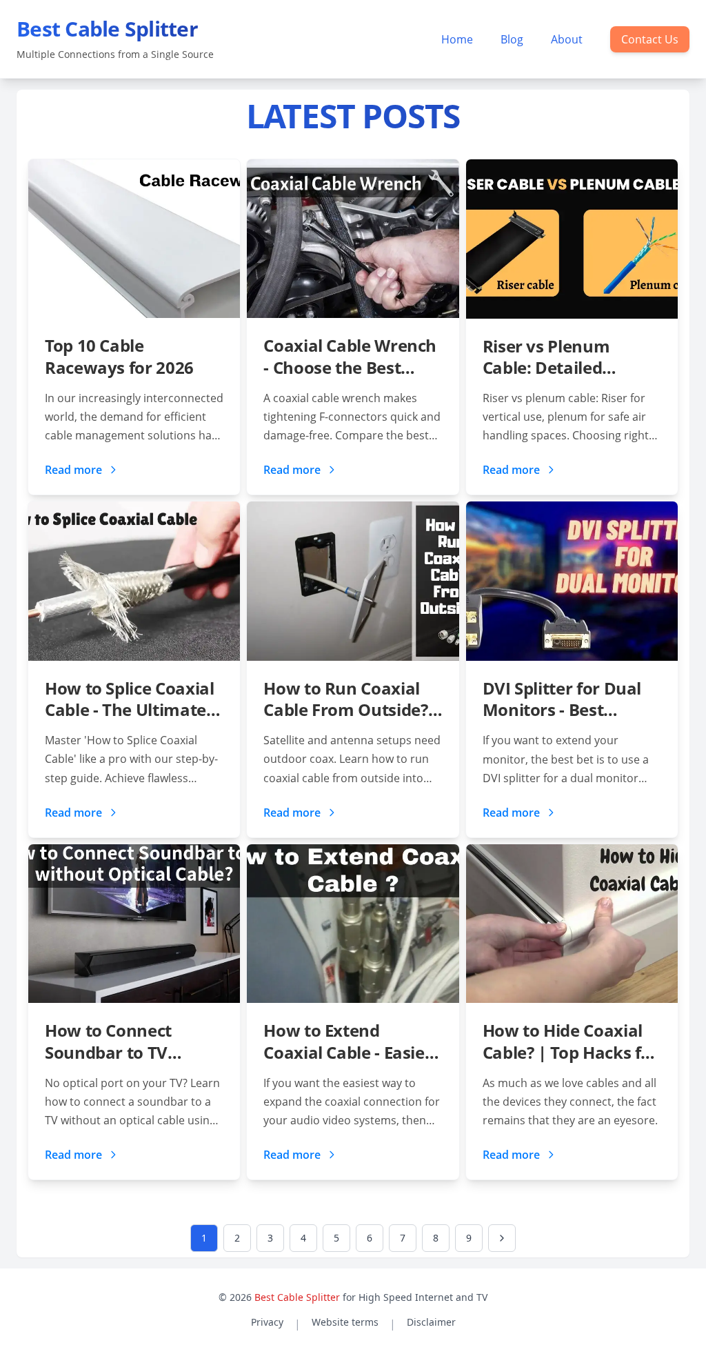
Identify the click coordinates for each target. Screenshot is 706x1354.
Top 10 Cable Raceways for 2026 (119, 356)
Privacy (267, 1321)
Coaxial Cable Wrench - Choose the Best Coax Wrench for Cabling (349, 356)
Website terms (345, 1321)
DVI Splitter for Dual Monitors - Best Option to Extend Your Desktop (570, 698)
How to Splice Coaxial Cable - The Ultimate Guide (129, 698)
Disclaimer (431, 1321)
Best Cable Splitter (297, 1297)
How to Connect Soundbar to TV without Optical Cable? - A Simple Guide (112, 1040)
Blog (512, 39)
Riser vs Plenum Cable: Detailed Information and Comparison (549, 356)
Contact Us (649, 39)
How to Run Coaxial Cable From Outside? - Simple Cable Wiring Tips (349, 698)
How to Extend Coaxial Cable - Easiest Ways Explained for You (351, 1040)
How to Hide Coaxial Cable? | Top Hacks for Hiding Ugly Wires (570, 1040)
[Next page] (502, 1238)
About (567, 39)
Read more (73, 469)
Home (457, 39)
